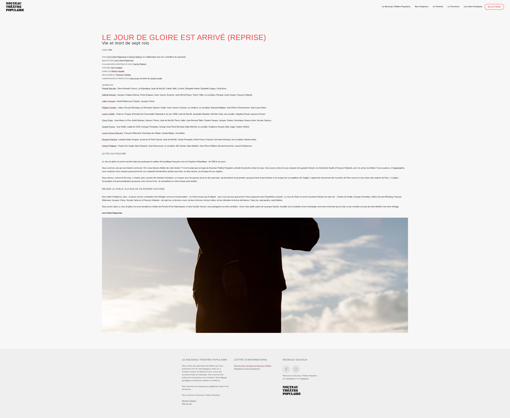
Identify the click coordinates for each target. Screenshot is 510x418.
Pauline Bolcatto (109, 88)
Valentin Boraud (109, 95)
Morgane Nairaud (109, 139)
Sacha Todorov (135, 57)
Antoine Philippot (109, 146)
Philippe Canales (109, 107)
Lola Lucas (134, 78)
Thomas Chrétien (123, 75)
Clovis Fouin (107, 120)
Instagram (304, 379)
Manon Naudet (118, 71)
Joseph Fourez (108, 127)
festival (206, 369)
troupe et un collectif (206, 386)
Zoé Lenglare (116, 68)
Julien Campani (108, 101)
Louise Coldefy (108, 114)
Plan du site (187, 404)
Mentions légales (189, 401)
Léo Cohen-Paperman (116, 57)
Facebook (290, 379)
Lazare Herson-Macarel (112, 133)
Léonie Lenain (156, 78)
